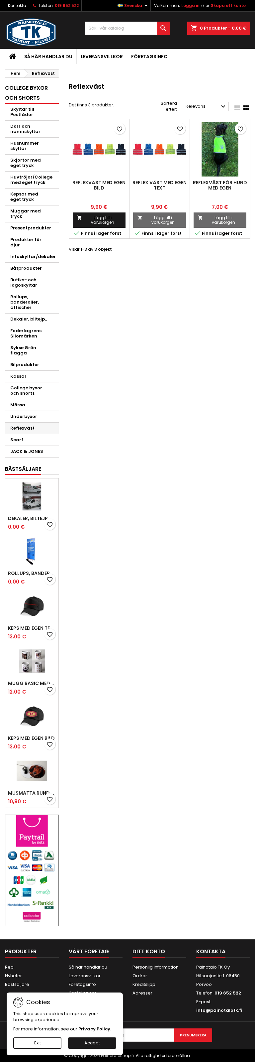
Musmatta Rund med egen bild (32, 793)
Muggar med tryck (25, 213)
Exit (37, 1043)
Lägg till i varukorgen (95, 220)
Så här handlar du (48, 56)
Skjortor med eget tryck (25, 163)
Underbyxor (23, 416)
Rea (9, 967)
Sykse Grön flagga (23, 350)
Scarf (16, 440)
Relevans (206, 107)
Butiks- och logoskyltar (23, 282)
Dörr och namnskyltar (25, 129)
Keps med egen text (32, 628)
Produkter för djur (26, 242)
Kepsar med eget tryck (24, 196)
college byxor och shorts (26, 93)
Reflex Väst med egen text (159, 185)
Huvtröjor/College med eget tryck (31, 180)
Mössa (17, 405)
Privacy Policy (94, 1029)
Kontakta (17, 5)
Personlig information (155, 967)
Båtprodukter (26, 268)
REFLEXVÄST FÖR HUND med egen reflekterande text (220, 188)
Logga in (190, 5)
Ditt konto (148, 951)
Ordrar (139, 976)
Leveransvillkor (102, 56)
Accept (92, 1043)
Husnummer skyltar (24, 146)
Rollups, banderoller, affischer (24, 302)
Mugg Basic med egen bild (32, 683)
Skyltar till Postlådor (22, 112)
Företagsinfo (149, 56)
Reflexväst (22, 428)
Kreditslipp (143, 984)
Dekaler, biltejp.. (28, 319)
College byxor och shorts (26, 390)
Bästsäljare (23, 469)
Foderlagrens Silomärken (26, 333)
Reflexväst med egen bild (99, 185)
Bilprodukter (24, 364)
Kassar (18, 376)
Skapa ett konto (228, 5)
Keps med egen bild (31, 738)
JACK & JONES (26, 451)
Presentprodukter (30, 228)
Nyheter (13, 976)
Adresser (142, 993)
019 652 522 (67, 5)
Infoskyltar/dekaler (33, 256)
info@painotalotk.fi (219, 1010)
